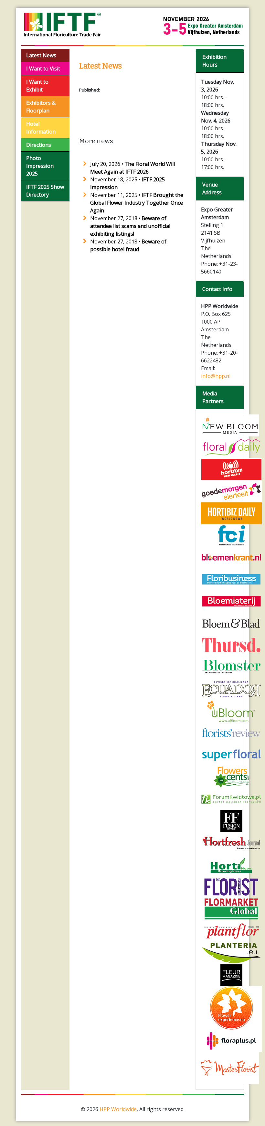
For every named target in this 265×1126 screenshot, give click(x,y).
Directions (38, 144)
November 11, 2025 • (136, 202)
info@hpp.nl (215, 376)
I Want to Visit (43, 68)
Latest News (41, 55)
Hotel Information (41, 127)
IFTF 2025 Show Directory (45, 190)
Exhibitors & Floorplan (41, 106)
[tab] (220, 61)
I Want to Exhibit (37, 85)
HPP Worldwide (118, 1109)
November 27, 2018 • (130, 226)
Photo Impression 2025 (40, 166)
